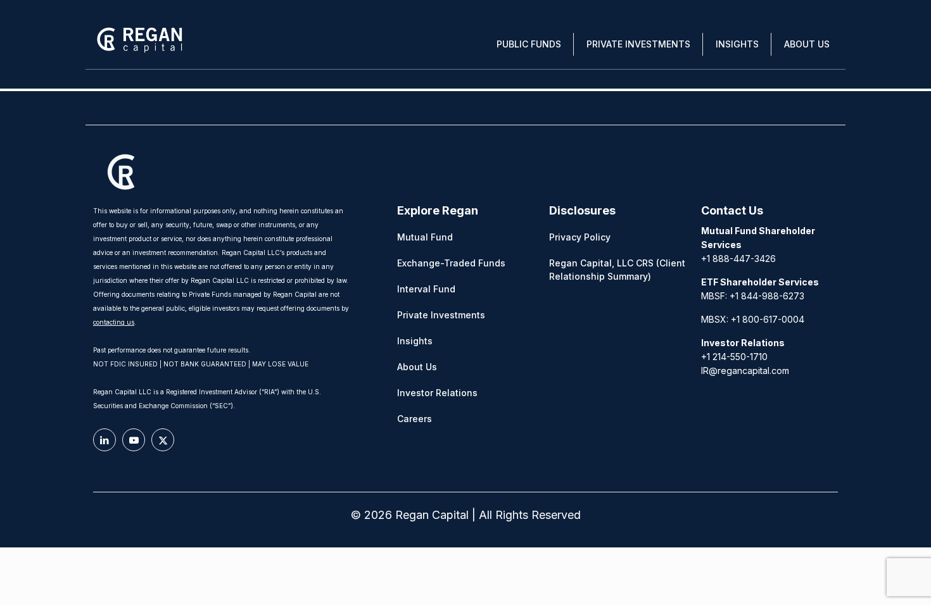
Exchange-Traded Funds (451, 263)
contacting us (113, 322)
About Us (417, 366)
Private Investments (441, 314)
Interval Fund (426, 289)
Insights (415, 340)
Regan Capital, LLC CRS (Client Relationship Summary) (617, 270)
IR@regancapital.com (745, 370)
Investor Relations (437, 392)
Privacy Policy (580, 237)
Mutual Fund (425, 237)
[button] (529, 44)
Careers (414, 418)
